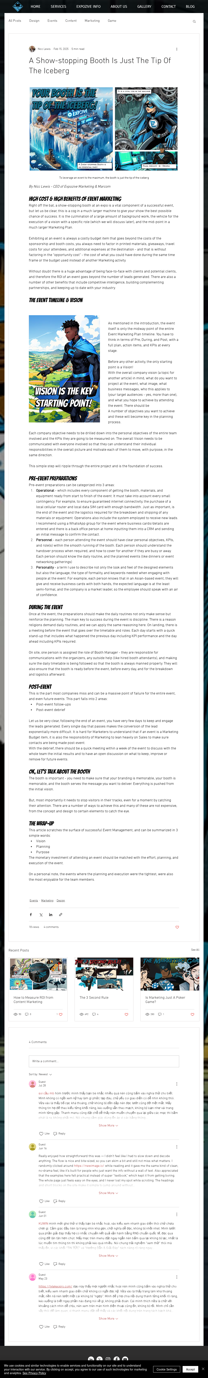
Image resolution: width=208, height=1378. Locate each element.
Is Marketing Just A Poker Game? (165, 1000)
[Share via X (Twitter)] (41, 914)
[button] (194, 21)
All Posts (15, 21)
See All (195, 950)
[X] (99, 1359)
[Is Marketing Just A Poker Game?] (170, 974)
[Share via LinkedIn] (51, 914)
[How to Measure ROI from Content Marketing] (38, 974)
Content (71, 21)
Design (34, 21)
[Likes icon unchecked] (41, 1133)
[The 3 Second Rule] (104, 974)
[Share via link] (61, 914)
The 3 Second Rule (94, 998)
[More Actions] (176, 1084)
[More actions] (176, 49)
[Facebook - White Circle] (117, 1359)
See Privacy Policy (34, 1373)
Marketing (92, 21)
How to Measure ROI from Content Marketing (33, 1000)
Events (52, 21)
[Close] (203, 1369)
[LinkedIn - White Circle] (91, 1359)
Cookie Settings (167, 1369)
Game (112, 21)
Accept (190, 1369)
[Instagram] (108, 1359)
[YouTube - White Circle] (125, 1359)
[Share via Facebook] (31, 914)
